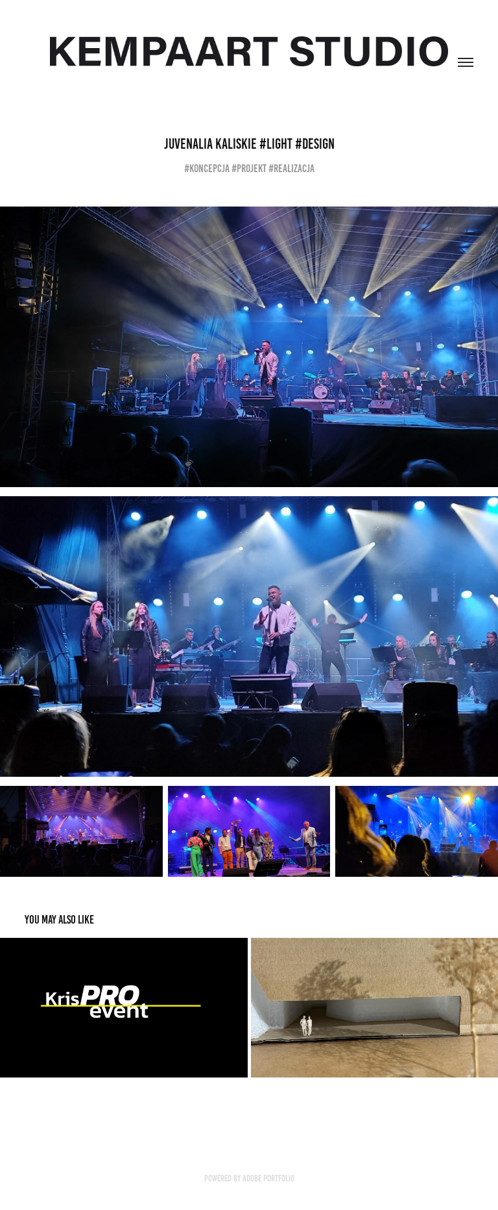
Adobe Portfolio (268, 1178)
